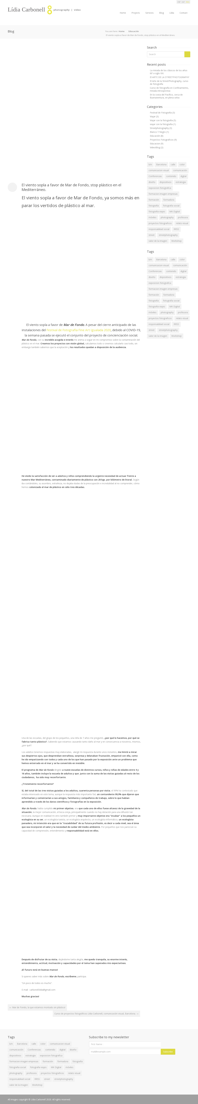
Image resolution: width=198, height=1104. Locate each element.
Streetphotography (159, 128)
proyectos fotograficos (160, 223)
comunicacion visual (159, 170)
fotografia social (171, 205)
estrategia (181, 182)
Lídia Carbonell (26, 9)
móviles (152, 217)
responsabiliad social (159, 229)
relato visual (182, 223)
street (152, 235)
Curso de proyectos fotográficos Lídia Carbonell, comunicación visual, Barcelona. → (96, 1013)
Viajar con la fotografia (161, 120)
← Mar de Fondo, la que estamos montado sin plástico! (37, 1007)
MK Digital (174, 211)
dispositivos (165, 182)
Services (149, 12)
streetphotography (168, 235)
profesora (183, 217)
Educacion (155, 143)
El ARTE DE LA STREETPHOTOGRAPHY (169, 77)
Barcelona (161, 164)
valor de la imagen (158, 240)
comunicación (180, 170)
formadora (168, 199)
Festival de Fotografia (161, 112)
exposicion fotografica (160, 187)
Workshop (176, 240)
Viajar (152, 116)
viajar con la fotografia (161, 124)
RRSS (176, 229)
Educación (134, 31)
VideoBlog (155, 147)
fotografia (154, 205)
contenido (171, 176)
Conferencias (155, 176)
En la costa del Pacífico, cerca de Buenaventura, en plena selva (166, 96)
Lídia (171, 12)
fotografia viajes (157, 211)
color (182, 164)
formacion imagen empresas (163, 193)
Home (123, 12)
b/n (150, 164)
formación (154, 199)
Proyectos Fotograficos (162, 139)
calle (173, 164)
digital (183, 176)
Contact (183, 12)
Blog (161, 12)
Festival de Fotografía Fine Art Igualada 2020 (78, 330)
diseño (152, 182)
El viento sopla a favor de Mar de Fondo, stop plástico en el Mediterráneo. (71, 187)
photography (167, 217)
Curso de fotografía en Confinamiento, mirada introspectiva (169, 89)
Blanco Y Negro (158, 131)
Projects (135, 12)
